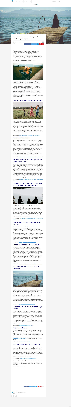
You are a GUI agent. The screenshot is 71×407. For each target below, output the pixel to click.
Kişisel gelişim (22, 33)
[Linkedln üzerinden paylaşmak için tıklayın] (38, 44)
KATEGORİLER (19, 1)
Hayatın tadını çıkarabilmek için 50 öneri (26, 325)
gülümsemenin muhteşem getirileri (20, 338)
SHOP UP (27, 1)
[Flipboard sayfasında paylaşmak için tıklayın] (41, 44)
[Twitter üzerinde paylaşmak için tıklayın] (34, 44)
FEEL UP (12, 33)
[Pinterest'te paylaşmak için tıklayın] (40, 44)
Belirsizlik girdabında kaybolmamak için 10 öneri (27, 242)
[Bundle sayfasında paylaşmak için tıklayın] (43, 44)
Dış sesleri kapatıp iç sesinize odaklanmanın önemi (27, 358)
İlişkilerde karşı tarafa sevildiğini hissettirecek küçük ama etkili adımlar (31, 157)
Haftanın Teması (17, 33)
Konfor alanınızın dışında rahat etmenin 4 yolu (27, 304)
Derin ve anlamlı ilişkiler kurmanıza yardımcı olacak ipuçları (29, 135)
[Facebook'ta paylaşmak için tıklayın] (27, 44)
